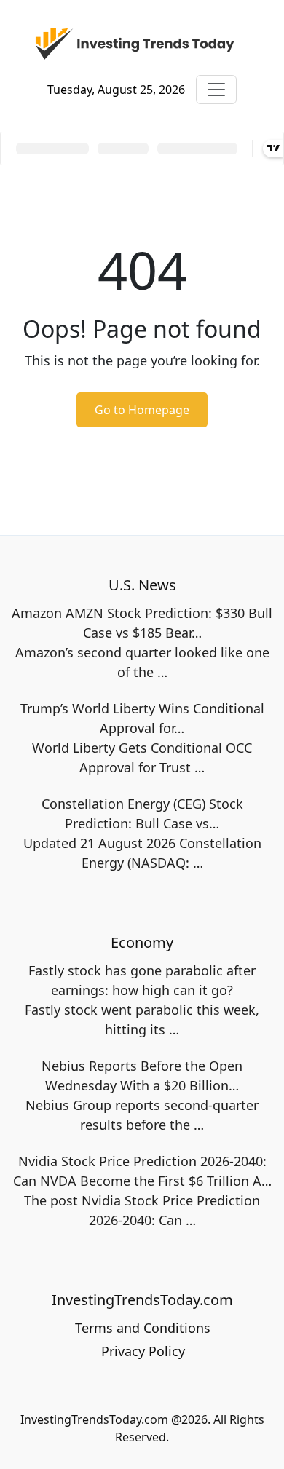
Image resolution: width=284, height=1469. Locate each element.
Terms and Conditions (142, 1328)
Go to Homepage (142, 410)
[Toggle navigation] (216, 89)
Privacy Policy (143, 1351)
